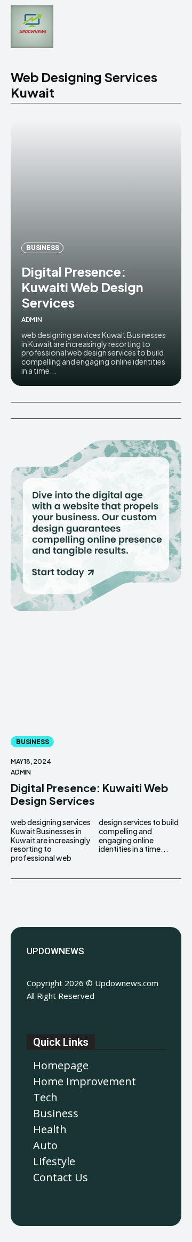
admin (31, 320)
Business (42, 248)
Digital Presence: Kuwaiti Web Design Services (82, 286)
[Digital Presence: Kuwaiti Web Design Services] (96, 677)
